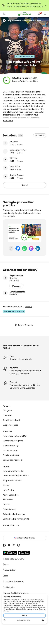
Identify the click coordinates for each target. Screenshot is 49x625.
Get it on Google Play (10, 553)
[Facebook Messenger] (31, 248)
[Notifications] (39, 14)
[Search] (4, 14)
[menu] (44, 14)
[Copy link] (11, 248)
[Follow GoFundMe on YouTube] (9, 545)
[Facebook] (17, 248)
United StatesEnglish (26, 538)
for (24, 21)
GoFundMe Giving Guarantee (22, 388)
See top (41, 135)
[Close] (45, 5)
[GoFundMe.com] (24, 14)
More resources (10, 525)
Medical (28, 307)
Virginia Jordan (16, 275)
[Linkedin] (37, 248)
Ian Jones (14, 142)
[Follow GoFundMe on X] (13, 545)
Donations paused (26, 56)
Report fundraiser (26, 325)
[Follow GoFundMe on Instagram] (18, 545)
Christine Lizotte (17, 292)
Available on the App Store (24, 553)
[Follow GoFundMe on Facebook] (4, 545)
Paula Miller (15, 166)
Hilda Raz (14, 158)
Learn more (37, 6)
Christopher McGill (18, 150)
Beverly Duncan (17, 175)
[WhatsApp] (24, 248)
